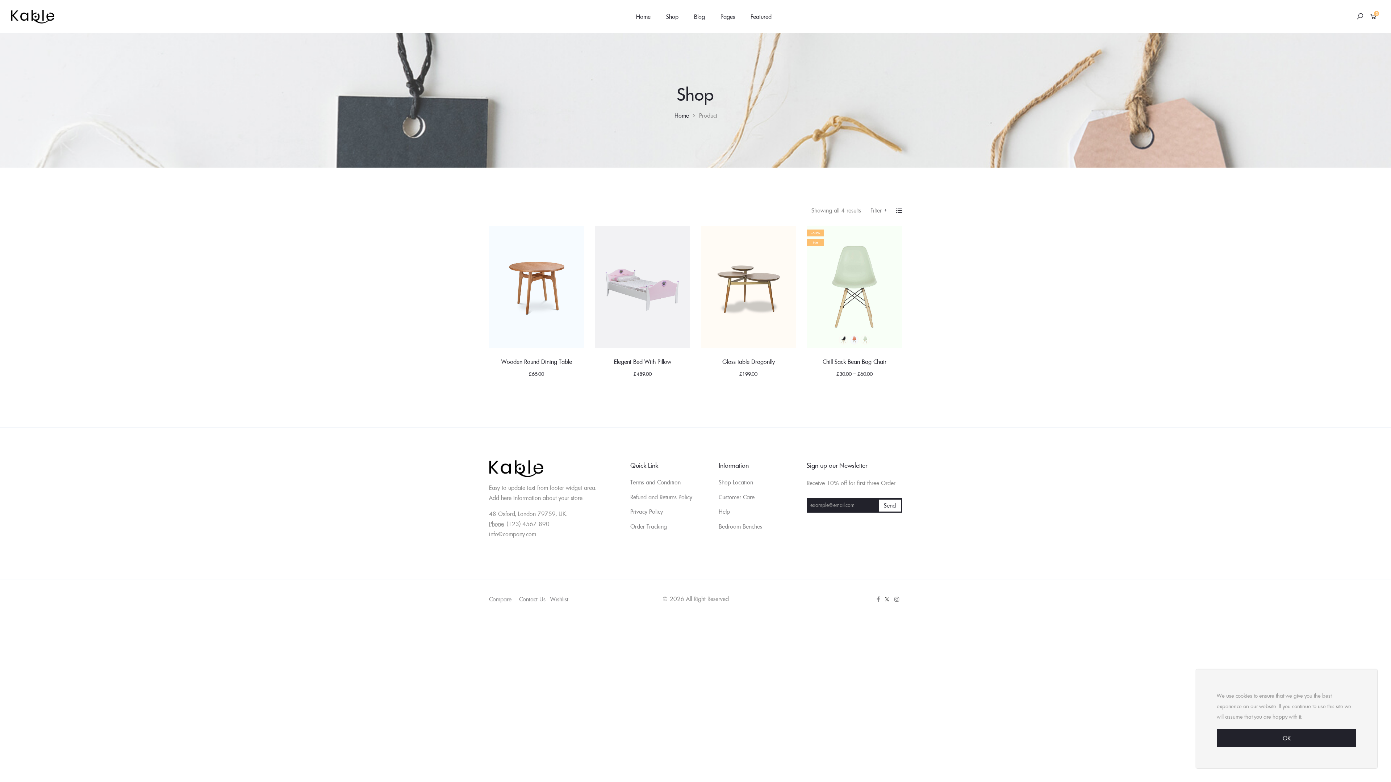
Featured (761, 16)
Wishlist (559, 599)
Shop (672, 16)
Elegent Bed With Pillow (642, 361)
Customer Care (737, 497)
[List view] (899, 210)
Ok (1287, 738)
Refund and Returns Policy (661, 497)
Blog (699, 16)
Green (865, 340)
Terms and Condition (655, 482)
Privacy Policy (646, 511)
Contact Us (532, 599)
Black (843, 340)
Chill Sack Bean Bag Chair (854, 361)
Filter (878, 210)
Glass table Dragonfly (748, 361)
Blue (854, 340)
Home (643, 16)
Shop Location (736, 482)
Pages (727, 16)
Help (724, 511)
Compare (500, 599)
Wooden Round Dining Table (536, 361)
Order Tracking (648, 526)
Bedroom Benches (740, 526)
